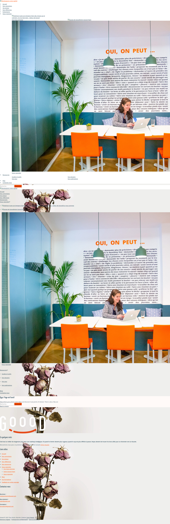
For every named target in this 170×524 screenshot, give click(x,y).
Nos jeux (14, 179)
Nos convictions (5, 194)
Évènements (3, 200)
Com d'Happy (30, 517)
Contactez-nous (7, 183)
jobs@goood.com (5, 501)
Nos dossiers (72, 177)
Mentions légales (5, 519)
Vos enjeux (3, 196)
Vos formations (6, 479)
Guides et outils (16, 177)
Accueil (2, 192)
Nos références (4, 198)
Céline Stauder (45, 445)
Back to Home (4, 406)
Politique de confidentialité (19, 519)
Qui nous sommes (9, 469)
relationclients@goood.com (8, 496)
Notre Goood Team (9, 471)
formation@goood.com (6, 506)
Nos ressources (6, 464)
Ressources (6, 175)
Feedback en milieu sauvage (10, 482)
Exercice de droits (34, 519)
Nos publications (73, 179)
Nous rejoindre (7, 14)
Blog (1, 391)
